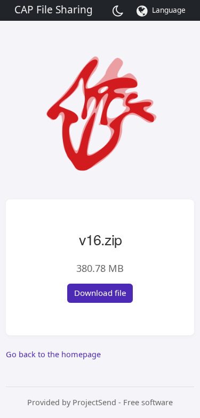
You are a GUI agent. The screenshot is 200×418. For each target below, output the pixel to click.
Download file (100, 292)
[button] (163, 10)
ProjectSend (94, 402)
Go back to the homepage (53, 354)
